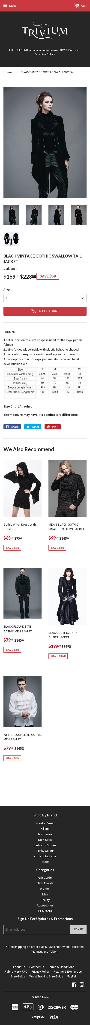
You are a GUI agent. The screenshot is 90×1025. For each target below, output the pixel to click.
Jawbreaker (45, 834)
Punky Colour (45, 850)
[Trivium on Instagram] (82, 985)
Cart (84, 5)
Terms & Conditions (61, 967)
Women (45, 888)
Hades (45, 862)
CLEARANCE (45, 911)
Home (7, 72)
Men (45, 894)
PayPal (71, 976)
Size (6, 290)
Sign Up (78, 929)
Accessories (45, 905)
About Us (18, 967)
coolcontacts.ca (45, 856)
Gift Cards (45, 877)
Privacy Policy (40, 971)
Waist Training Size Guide (46, 976)
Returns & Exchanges (68, 971)
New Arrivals (45, 883)
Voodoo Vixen (45, 823)
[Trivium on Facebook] (74, 985)
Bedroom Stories (45, 845)
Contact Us (36, 967)
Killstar (45, 828)
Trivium (46, 997)
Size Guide (18, 976)
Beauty (45, 900)
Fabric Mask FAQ (16, 971)
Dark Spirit (45, 839)
